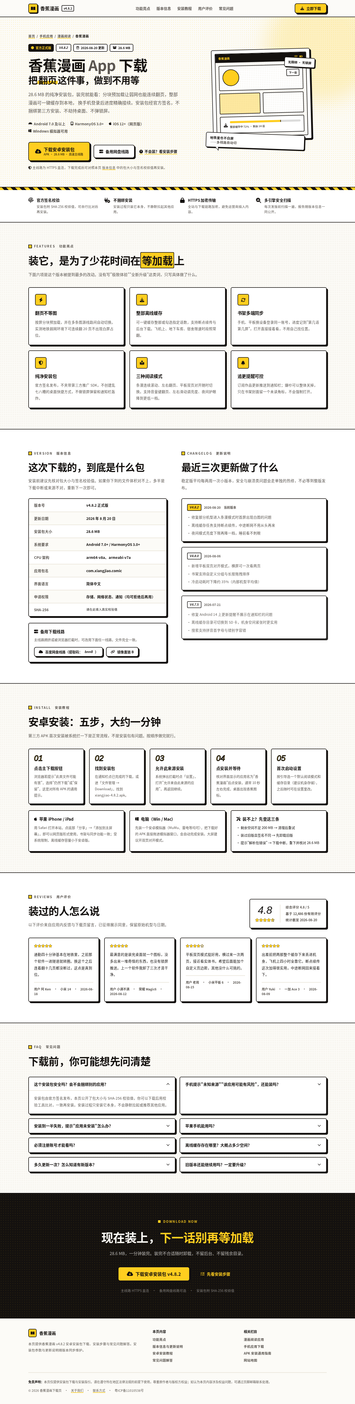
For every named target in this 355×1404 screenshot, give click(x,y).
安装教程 (184, 8)
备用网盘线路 (117, 151)
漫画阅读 (64, 36)
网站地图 (250, 1360)
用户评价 (205, 8)
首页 (31, 36)
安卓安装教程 (163, 1353)
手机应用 (46, 36)
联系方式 (99, 1390)
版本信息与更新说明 (168, 1346)
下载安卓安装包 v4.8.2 (158, 1274)
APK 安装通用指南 (257, 1353)
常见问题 (226, 8)
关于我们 (77, 1390)
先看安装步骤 (218, 1274)
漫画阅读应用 (254, 1339)
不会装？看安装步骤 (160, 151)
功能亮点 (143, 8)
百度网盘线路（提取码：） (71, 651)
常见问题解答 (163, 1360)
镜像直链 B (125, 651)
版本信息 (163, 8)
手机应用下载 (254, 1346)
